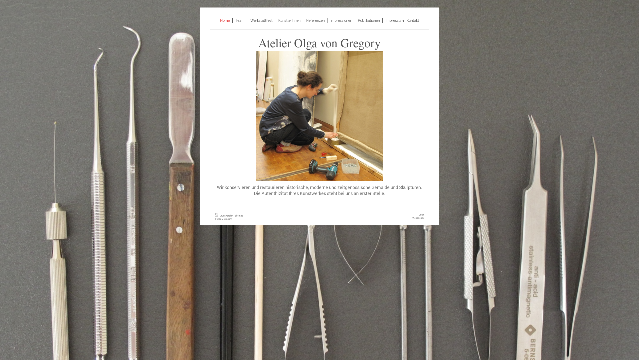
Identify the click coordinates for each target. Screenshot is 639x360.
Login (421, 214)
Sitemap (239, 215)
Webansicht (418, 217)
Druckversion (226, 215)
